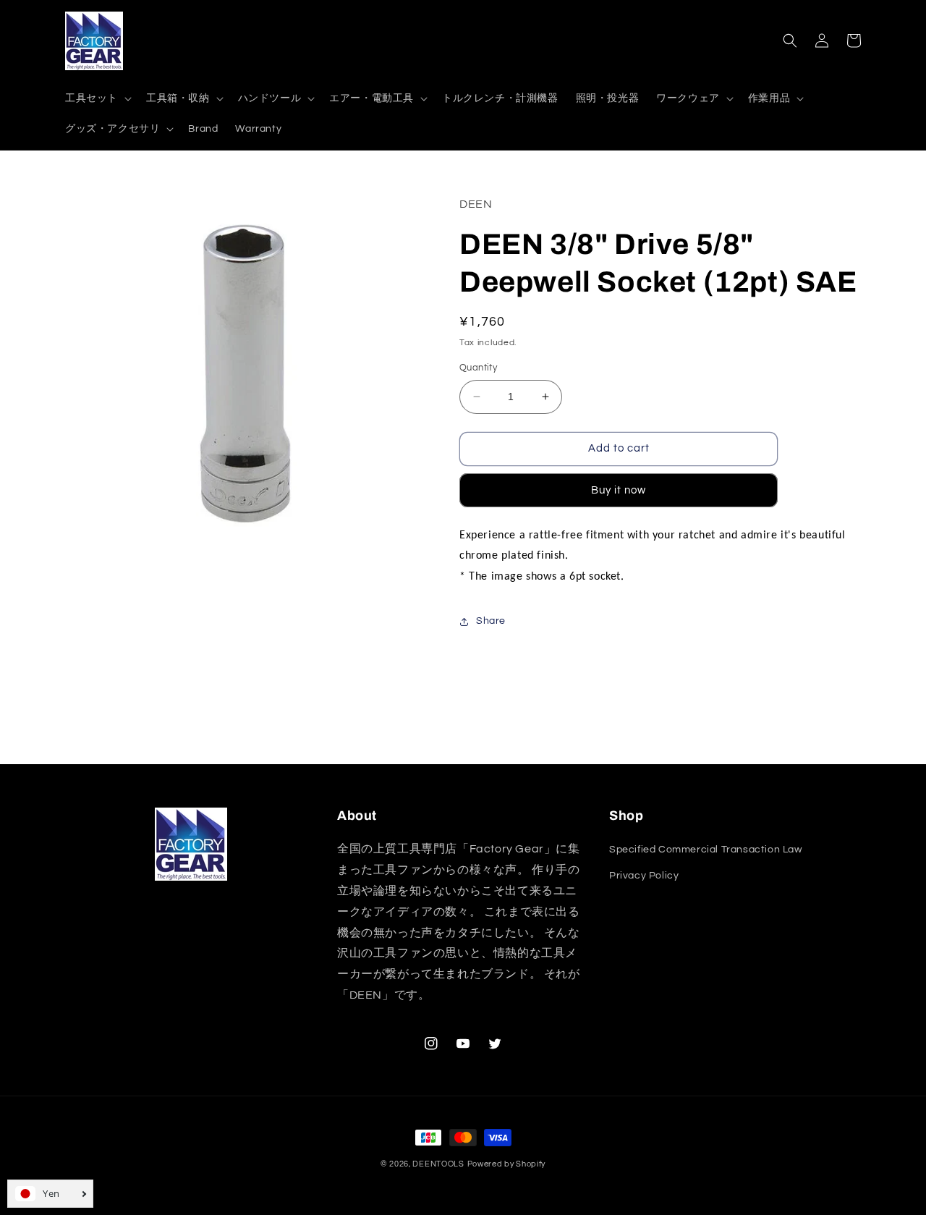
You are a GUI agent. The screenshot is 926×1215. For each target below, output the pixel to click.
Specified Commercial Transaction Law (705, 849)
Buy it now (618, 490)
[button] (96, 98)
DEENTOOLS (438, 1164)
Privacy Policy (644, 876)
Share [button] (491, 621)
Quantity (478, 368)
